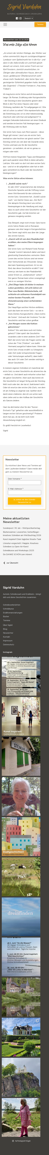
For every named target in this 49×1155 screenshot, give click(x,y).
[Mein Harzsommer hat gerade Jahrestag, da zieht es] (21, 756)
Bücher (6, 616)
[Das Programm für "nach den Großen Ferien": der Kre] (21, 676)
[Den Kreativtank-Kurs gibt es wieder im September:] (21, 716)
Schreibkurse (8, 609)
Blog (5, 629)
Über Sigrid (7, 625)
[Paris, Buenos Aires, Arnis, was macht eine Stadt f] (21, 836)
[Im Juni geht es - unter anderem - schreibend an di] (21, 957)
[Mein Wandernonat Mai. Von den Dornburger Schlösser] (21, 1037)
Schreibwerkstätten (11, 605)
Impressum (7, 640)
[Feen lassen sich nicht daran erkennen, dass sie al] (21, 1117)
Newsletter (8, 633)
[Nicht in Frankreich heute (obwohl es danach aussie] (21, 997)
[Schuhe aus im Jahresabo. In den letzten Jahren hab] (21, 796)
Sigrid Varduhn (24, 7)
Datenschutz (8, 644)
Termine (40, 24)
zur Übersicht (12, 563)
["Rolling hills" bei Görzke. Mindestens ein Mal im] (21, 876)
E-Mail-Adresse (15, 488)
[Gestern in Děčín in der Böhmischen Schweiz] (21, 1077)
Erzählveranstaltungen (12, 612)
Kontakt (6, 637)
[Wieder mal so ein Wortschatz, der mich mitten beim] (21, 916)
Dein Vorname (15, 478)
